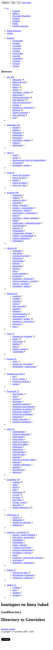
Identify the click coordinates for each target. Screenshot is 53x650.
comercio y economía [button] (18, 532)
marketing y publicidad (22, 562)
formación (16, 137)
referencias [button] (13, 515)
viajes (15, 361)
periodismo (17, 492)
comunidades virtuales (22, 233)
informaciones (18, 452)
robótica (16, 130)
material (16, 143)
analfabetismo (18, 225)
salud (14, 555)
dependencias (18, 469)
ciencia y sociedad (20, 283)
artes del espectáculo (21, 102)
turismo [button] (11, 359)
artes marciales (18, 306)
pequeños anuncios (20, 381)
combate (16, 298)
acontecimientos (19, 314)
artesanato (16, 79)
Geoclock (16, 48)
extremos (16, 301)
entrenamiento (18, 316)
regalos (15, 384)
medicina (16, 472)
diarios (15, 487)
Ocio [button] (10, 334)
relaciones (16, 203)
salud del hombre (20, 444)
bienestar (16, 457)
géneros (15, 84)
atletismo (16, 311)
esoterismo (17, 195)
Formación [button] (13, 391)
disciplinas (17, 401)
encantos (16, 595)
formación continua (21, 411)
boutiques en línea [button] (16, 374)
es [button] (8, 8)
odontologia (17, 449)
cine (14, 117)
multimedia (17, 135)
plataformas (17, 145)
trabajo (15, 215)
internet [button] (11, 570)
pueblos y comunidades (22, 208)
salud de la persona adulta (23, 459)
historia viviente (19, 349)
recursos (16, 399)
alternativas (17, 258)
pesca (14, 326)
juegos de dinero (19, 183)
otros (14, 590)
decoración (17, 163)
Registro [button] (10, 38)
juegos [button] (10, 172)
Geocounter (17, 40)
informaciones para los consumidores (28, 160)
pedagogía (17, 416)
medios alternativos (21, 507)
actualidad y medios (21, 92)
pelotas (15, 303)
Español (16, 18)
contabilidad (17, 542)
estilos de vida (18, 200)
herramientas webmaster (23, 575)
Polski (15, 23)
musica (15, 87)
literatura (16, 110)
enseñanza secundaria (22, 409)
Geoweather (17, 53)
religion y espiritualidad (22, 236)
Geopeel (16, 63)
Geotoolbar (17, 58)
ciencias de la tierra (20, 256)
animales (16, 467)
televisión (16, 505)
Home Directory (14, 31)
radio (14, 489)
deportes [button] (12, 293)
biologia (16, 263)
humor (15, 339)
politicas (16, 197)
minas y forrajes (19, 545)
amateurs (16, 592)
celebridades (17, 351)
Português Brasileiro (21, 16)
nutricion (16, 462)
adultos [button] (11, 585)
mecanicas (17, 324)
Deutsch (16, 21)
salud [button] (10, 429)
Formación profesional (22, 414)
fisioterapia (17, 447)
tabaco (15, 346)
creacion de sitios (20, 572)
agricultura (17, 253)
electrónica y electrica (22, 552)
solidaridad (17, 241)
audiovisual (17, 95)
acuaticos (16, 296)
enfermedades (18, 431)
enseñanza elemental (21, 422)
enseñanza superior (20, 404)
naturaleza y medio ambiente (25, 218)
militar (15, 220)
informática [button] (13, 125)
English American (20, 26)
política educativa (20, 419)
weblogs (16, 482)
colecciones (17, 341)
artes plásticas (18, 100)
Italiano (15, 13)
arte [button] (10, 77)
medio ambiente (19, 273)
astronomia (17, 266)
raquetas (16, 309)
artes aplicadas (18, 115)
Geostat (15, 66)
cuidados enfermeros (21, 464)
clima (14, 484)
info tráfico (17, 500)
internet (15, 127)
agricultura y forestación (23, 537)
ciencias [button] (12, 248)
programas (17, 132)
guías (14, 396)
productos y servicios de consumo (27, 557)
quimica (16, 268)
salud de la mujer (20, 442)
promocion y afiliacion (22, 577)
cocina (15, 157)
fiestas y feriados (19, 205)
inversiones (17, 560)
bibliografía (17, 520)
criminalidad (17, 230)
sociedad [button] (13, 192)
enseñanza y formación (22, 107)
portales (15, 105)
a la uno (16, 495)
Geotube (16, 61)
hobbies (15, 344)
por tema (16, 497)
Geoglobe (16, 46)
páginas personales (20, 97)
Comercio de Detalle (21, 547)
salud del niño (18, 454)
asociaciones (18, 261)
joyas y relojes (18, 379)
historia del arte (19, 82)
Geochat (16, 56)
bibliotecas (17, 525)
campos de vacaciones (22, 364)
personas (16, 228)
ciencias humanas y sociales (24, 281)
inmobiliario (17, 540)
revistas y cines (19, 502)
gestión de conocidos (21, 522)
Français (16, 11)
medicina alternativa (21, 434)
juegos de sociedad (20, 175)
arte (14, 376)
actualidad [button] (13, 479)
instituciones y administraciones (26, 223)
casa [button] (10, 152)
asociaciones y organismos (24, 213)
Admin (10, 33)
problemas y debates (21, 210)
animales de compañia (22, 336)
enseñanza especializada (23, 406)
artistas (15, 90)
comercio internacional (22, 550)
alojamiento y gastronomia (24, 366)
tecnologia (17, 276)
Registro (5, 3)
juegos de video (19, 185)
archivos (16, 517)
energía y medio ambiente (23, 535)
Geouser (16, 51)
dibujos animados (20, 112)
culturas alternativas (21, 238)
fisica (14, 271)
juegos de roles (19, 177)
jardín (15, 155)
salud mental (18, 436)
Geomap (16, 43)
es (19, 3)
